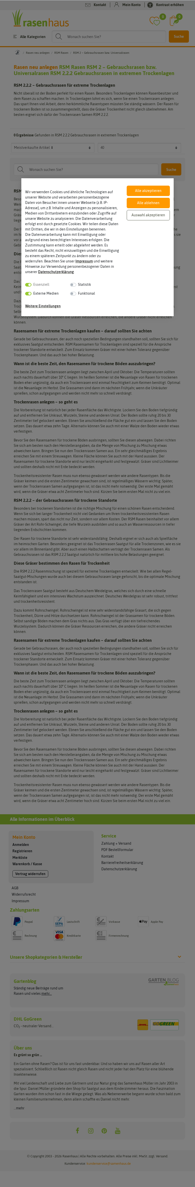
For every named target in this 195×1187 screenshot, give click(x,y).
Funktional (86, 293)
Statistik (84, 284)
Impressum (84, 261)
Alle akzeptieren (148, 191)
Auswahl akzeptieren (148, 215)
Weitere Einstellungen (43, 306)
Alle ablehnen (148, 203)
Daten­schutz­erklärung (56, 272)
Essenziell (41, 284)
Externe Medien (46, 293)
